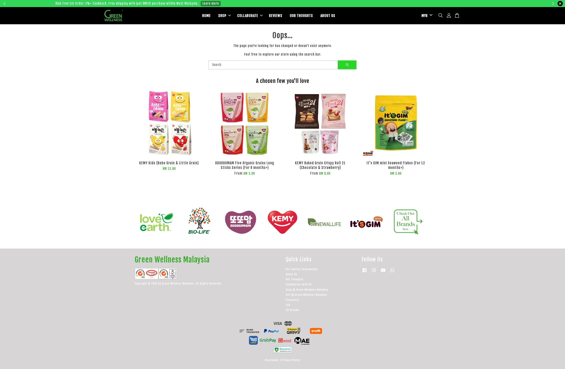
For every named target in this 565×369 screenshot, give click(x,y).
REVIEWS (275, 15)
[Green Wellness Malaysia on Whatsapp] (392, 272)
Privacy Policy (291, 360)
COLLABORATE (247, 15)
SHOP (222, 15)
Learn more (351, 3)
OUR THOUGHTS (301, 15)
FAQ (288, 305)
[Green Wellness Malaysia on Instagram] (374, 272)
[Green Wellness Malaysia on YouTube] (383, 272)
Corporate (292, 300)
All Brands (292, 310)
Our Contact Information (302, 269)
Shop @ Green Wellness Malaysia (307, 289)
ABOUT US (327, 15)
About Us (291, 274)
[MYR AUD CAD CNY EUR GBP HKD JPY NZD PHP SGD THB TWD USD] (426, 15)
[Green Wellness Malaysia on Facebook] (365, 272)
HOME (206, 15)
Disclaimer (272, 360)
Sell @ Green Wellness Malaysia (306, 294)
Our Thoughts (294, 279)
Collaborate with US (299, 284)
